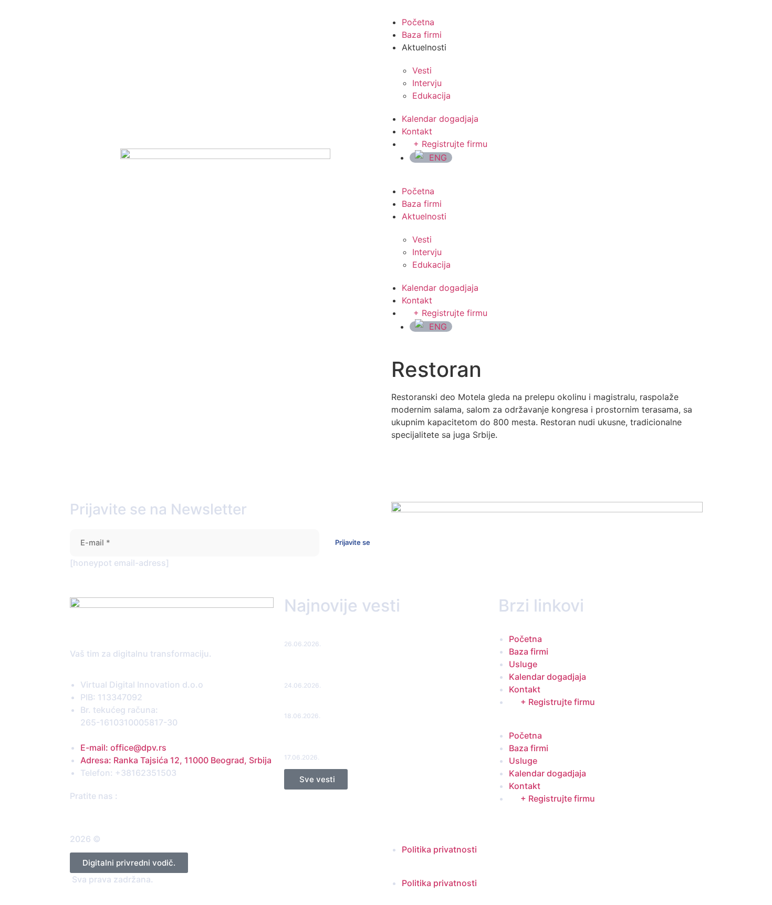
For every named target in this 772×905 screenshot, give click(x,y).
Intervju (427, 83)
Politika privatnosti (439, 849)
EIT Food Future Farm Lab (328, 633)
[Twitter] (84, 815)
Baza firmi (422, 34)
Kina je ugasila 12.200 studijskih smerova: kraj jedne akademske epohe (374, 742)
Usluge (523, 664)
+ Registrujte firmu (450, 144)
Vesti (422, 70)
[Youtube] (114, 815)
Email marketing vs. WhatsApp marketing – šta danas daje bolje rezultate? (385, 670)
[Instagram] (94, 815)
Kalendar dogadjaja (440, 118)
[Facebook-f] (74, 815)
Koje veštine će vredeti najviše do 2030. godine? (368, 705)
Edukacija (431, 95)
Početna (418, 22)
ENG (438, 157)
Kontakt (417, 131)
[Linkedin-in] (104, 815)
